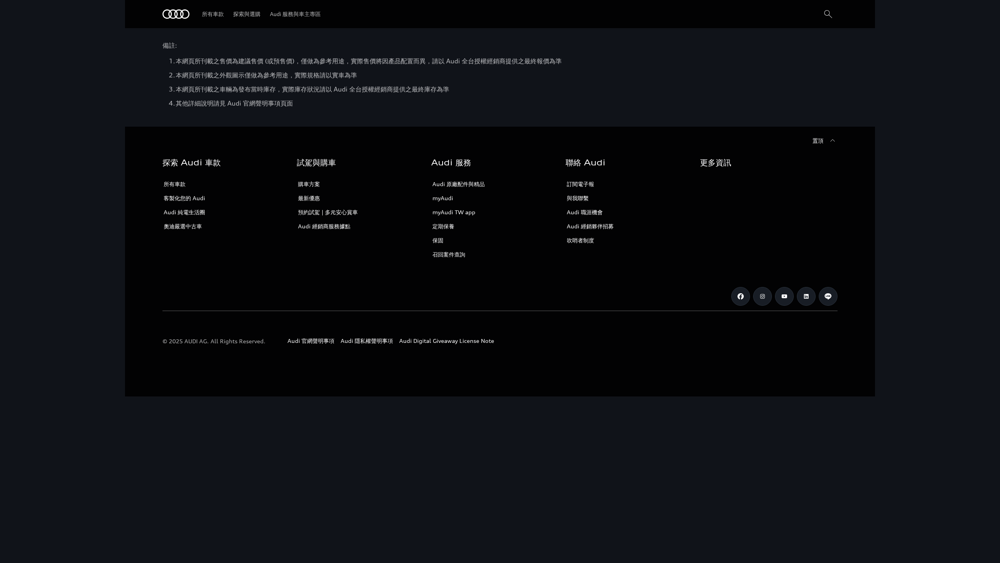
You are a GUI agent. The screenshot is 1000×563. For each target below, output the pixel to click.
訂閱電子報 (580, 184)
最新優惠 (309, 198)
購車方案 (309, 184)
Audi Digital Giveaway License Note (446, 340)
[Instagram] (762, 296)
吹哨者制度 (580, 240)
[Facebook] (740, 296)
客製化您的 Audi (184, 198)
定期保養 (443, 226)
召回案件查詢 (448, 254)
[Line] (828, 296)
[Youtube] (784, 296)
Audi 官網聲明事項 (311, 340)
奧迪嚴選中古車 (183, 226)
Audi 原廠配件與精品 (458, 184)
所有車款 (175, 184)
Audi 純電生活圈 (184, 212)
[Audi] (175, 14)
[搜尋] (828, 14)
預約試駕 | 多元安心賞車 (328, 212)
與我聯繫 (578, 198)
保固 (437, 240)
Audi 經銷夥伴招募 (590, 226)
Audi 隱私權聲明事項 (367, 340)
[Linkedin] (806, 296)
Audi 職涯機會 (585, 212)
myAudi (442, 198)
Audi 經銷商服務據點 (324, 226)
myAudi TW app (453, 212)
